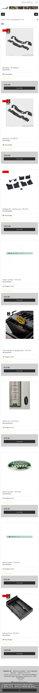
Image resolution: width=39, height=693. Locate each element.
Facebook (16, 682)
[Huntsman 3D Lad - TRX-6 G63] (19, 612)
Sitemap (20, 679)
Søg (36, 2)
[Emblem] (19, 258)
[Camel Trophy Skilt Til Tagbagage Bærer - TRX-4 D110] (19, 329)
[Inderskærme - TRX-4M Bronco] (19, 46)
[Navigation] (3, 14)
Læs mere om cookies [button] (28, 686)
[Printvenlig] (37, 19)
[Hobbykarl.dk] (19, 7)
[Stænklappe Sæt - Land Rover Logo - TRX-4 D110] (19, 188)
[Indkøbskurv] (36, 14)
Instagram (24, 682)
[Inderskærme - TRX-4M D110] (19, 117)
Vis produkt (20, 88)
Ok (19, 690)
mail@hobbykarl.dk (14, 674)
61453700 (27, 673)
